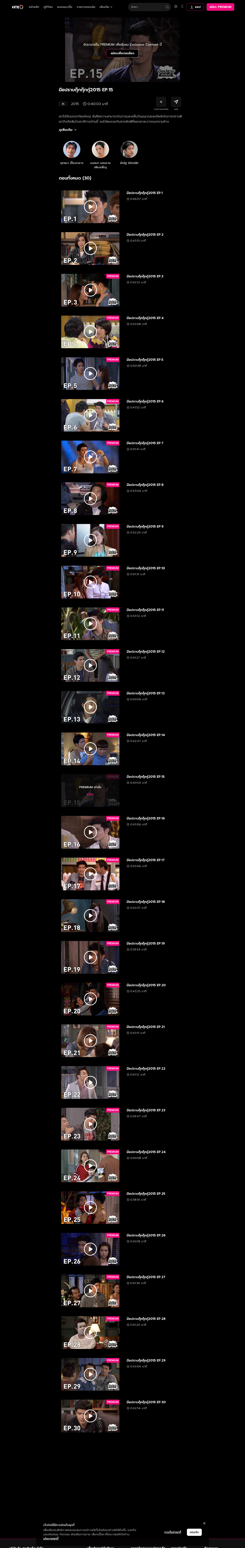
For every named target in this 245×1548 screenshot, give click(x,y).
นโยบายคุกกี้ (50, 1539)
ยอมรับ (194, 1532)
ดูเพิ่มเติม (65, 129)
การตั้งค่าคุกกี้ (172, 1532)
